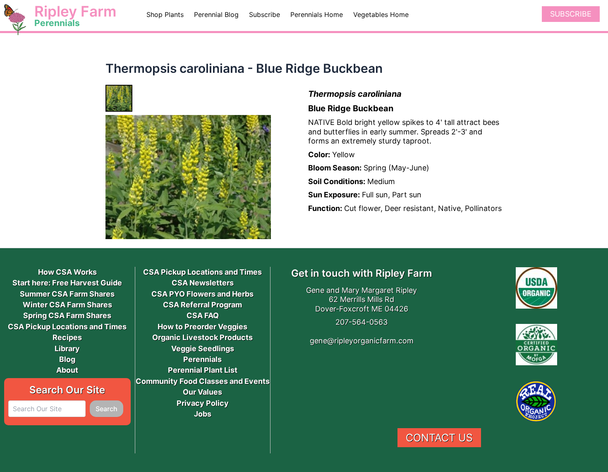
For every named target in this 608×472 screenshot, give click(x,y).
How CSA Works (67, 272)
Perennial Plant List (202, 370)
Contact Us (439, 437)
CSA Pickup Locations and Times (67, 326)
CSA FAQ (203, 315)
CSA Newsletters (203, 282)
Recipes (67, 337)
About (67, 370)
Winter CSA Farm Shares (67, 304)
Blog (67, 359)
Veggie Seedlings (202, 348)
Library (67, 348)
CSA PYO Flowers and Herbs (202, 294)
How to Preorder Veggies (202, 326)
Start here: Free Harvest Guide (67, 282)
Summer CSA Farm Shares (67, 294)
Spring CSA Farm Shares (67, 315)
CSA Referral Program (202, 304)
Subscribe (570, 14)
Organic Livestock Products (202, 337)
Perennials (202, 359)
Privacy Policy (203, 403)
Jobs (202, 414)
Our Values (202, 392)
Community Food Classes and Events (203, 381)
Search (106, 409)
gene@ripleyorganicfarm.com (362, 340)
